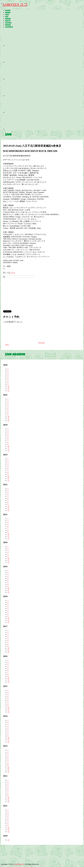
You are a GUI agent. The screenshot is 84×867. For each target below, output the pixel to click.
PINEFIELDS (19, 864)
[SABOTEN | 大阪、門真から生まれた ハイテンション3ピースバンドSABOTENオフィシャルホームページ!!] (14, 5)
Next (7, 345)
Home (7, 11)
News (7, 13)
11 (8, 389)
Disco (7, 21)
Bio (6, 17)
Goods (8, 23)
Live (7, 15)
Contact (9, 27)
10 (8, 387)
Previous (41, 343)
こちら (12, 273)
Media (8, 19)
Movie (8, 25)
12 (8, 390)
